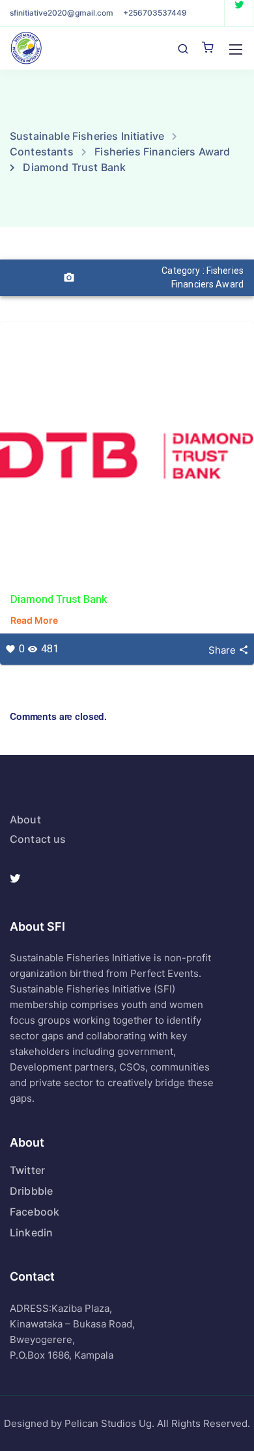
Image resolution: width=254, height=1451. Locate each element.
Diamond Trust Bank (58, 599)
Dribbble (31, 1190)
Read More (34, 620)
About (25, 819)
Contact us (38, 838)
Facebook (34, 1211)
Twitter (27, 1170)
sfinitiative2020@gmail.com (61, 13)
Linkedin (31, 1232)
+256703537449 (155, 13)
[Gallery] (69, 278)
